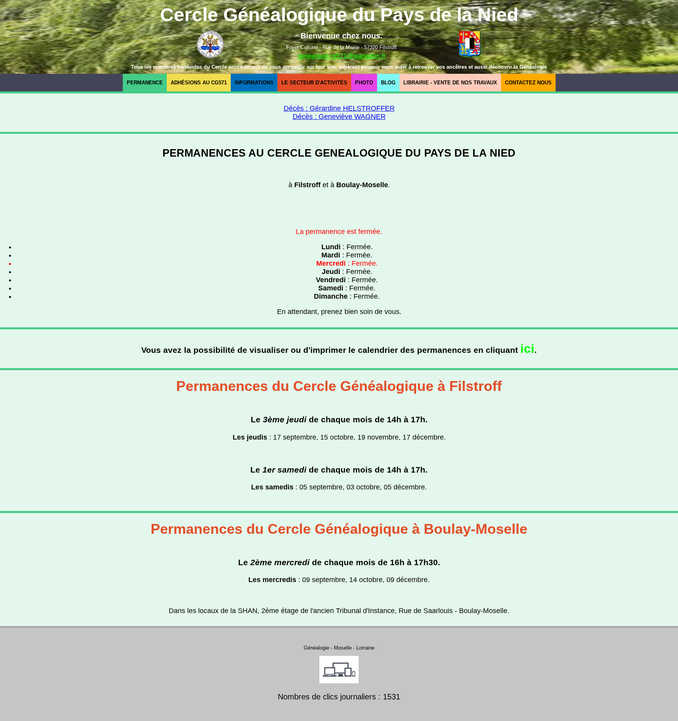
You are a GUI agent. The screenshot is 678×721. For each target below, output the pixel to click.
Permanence (145, 83)
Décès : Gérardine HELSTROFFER (339, 108)
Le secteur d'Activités (314, 83)
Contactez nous (528, 83)
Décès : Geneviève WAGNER (339, 116)
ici (527, 348)
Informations (254, 83)
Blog (388, 83)
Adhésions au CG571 (199, 83)
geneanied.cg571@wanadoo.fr (341, 56)
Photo (364, 83)
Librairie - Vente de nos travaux (450, 83)
